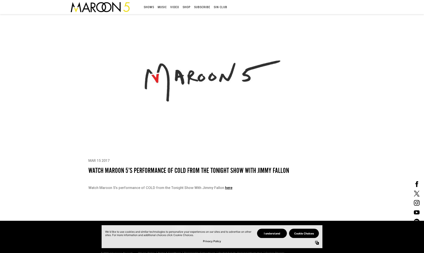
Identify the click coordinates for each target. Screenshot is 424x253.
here (228, 188)
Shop (187, 7)
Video (174, 7)
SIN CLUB (220, 7)
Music (162, 7)
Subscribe (202, 7)
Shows (149, 7)
